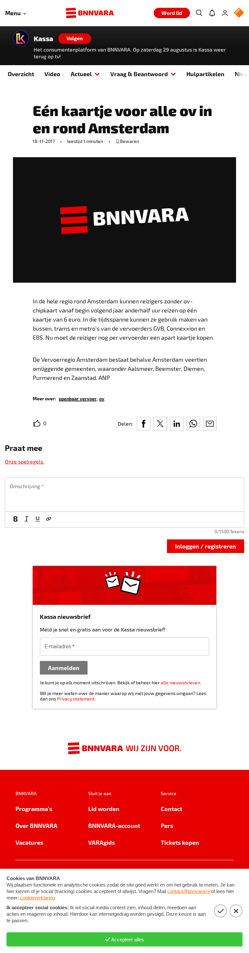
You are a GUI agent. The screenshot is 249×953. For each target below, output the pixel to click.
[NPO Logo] (239, 13)
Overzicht (21, 73)
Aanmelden (63, 667)
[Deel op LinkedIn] (176, 423)
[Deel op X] (160, 423)
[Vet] (15, 519)
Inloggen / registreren (205, 546)
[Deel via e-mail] (209, 423)
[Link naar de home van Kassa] (21, 38)
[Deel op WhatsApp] (193, 423)
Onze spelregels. (24, 461)
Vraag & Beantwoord (139, 73)
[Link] (48, 519)
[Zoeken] (199, 13)
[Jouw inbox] (212, 13)
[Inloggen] (225, 13)
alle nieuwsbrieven (180, 682)
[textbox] (124, 495)
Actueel (81, 73)
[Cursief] (26, 519)
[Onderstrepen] (37, 519)
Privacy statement (75, 698)
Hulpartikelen (205, 73)
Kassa (43, 38)
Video (52, 73)
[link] (78, 398)
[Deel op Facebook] (143, 423)
